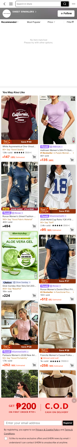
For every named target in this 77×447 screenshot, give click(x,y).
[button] (4, 4)
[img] (19, 142)
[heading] (33, 12)
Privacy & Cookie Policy (48, 429)
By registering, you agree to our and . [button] (38, 431)
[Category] (11, 4)
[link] (7, 14)
